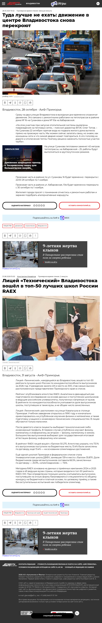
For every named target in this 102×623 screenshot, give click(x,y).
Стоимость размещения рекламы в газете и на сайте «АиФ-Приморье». (67, 564)
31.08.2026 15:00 (8, 276)
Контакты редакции (27, 564)
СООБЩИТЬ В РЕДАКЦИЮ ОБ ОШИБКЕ (79, 567)
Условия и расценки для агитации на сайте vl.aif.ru (41, 567)
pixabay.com (19, 96)
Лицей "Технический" (11, 362)
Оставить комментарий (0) (79, 205)
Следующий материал (52, 616)
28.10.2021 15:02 (8, 11)
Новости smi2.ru (11, 268)
